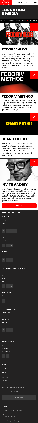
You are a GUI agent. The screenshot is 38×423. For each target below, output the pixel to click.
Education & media (9, 309)
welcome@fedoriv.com (8, 416)
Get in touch (22, 2)
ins (7, 231)
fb (3, 231)
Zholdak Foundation (8, 342)
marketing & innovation (11, 213)
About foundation (6, 351)
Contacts (4, 226)
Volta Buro (5, 251)
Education (4, 380)
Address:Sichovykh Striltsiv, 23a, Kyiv (12, 409)
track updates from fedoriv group (13, 387)
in (11, 231)
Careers (3, 223)
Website (4, 220)
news (4, 365)
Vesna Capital (5, 377)
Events (3, 281)
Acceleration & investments (13, 268)
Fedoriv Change (5, 325)
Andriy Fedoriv (6, 313)
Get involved (5, 348)
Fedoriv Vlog (5, 322)
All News (4, 368)
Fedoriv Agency (6, 216)
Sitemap (16, 421)
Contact (19, 206)
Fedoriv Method (5, 319)
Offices (3, 278)
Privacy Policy (6, 421)
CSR (3, 338)
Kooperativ (5, 272)
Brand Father (5, 317)
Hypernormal (6, 237)
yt (15, 231)
